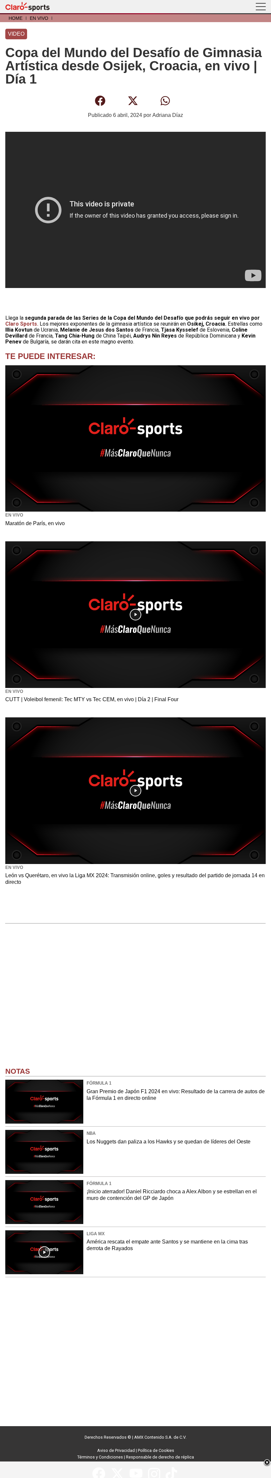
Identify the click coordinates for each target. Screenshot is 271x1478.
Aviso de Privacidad (116, 1450)
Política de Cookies (156, 1450)
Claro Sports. (21, 324)
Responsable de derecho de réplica (160, 1457)
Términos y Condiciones (100, 1457)
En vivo (39, 18)
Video (16, 34)
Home (15, 18)
